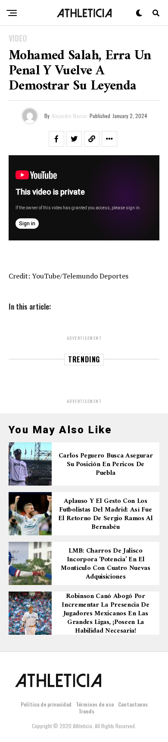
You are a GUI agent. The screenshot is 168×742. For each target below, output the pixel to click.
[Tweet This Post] (74, 139)
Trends (86, 711)
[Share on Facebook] (56, 139)
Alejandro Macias (69, 115)
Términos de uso (95, 704)
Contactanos (133, 704)
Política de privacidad (46, 704)
